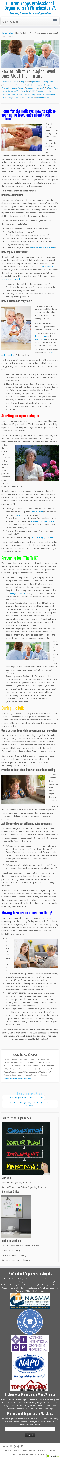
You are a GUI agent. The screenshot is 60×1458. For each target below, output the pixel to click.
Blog (11, 32)
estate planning (32, 88)
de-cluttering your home (42, 537)
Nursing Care (42, 91)
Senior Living (30, 94)
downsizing (6, 88)
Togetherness (14, 97)
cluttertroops (31, 85)
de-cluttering (43, 85)
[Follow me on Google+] (11, 21)
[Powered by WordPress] (20, 1454)
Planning (52, 91)
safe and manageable (11, 279)
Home (4, 32)
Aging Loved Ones (51, 81)
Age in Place (37, 511)
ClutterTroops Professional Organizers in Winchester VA (30, 6)
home (56, 88)
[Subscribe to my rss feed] (3, 21)
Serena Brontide (42, 97)
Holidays (49, 88)
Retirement (6, 94)
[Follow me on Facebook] (8, 21)
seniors (4, 97)
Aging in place (37, 81)
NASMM (32, 91)
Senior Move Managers (46, 94)
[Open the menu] (55, 21)
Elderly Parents (18, 88)
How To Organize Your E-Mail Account (23, 1097)
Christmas (20, 85)
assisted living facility (48, 266)
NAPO (24, 91)
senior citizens (18, 94)
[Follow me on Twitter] (6, 21)
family (42, 88)
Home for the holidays (11, 91)
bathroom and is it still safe (42, 247)
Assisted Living (8, 85)
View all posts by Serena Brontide (18, 1078)
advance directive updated (43, 521)
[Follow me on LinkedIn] (17, 21)
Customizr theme (43, 1454)
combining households (16, 593)
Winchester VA (27, 97)
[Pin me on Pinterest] (14, 21)
